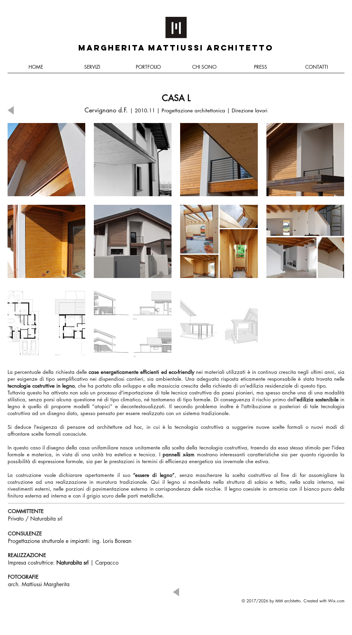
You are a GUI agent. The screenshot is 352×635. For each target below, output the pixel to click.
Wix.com (336, 601)
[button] (46, 159)
